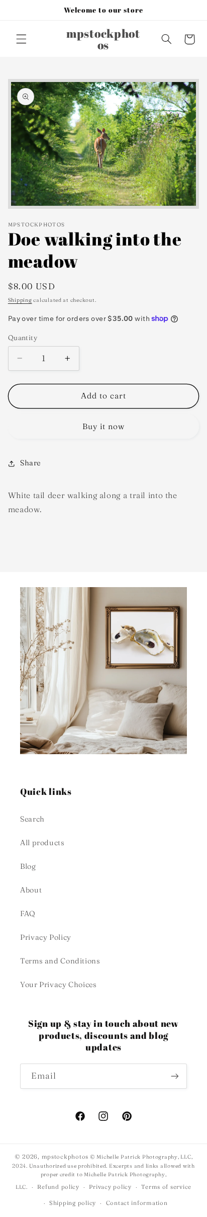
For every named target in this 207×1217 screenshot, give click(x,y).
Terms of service (166, 1186)
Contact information (137, 1202)
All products (42, 842)
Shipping (20, 300)
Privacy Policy (45, 937)
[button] (21, 39)
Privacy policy (110, 1186)
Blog (28, 866)
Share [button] (30, 462)
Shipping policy (72, 1202)
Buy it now (103, 426)
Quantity (22, 338)
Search (32, 819)
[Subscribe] (174, 1076)
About (31, 890)
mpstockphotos (65, 1156)
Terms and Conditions (60, 960)
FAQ (28, 913)
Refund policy (58, 1186)
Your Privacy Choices (58, 984)
